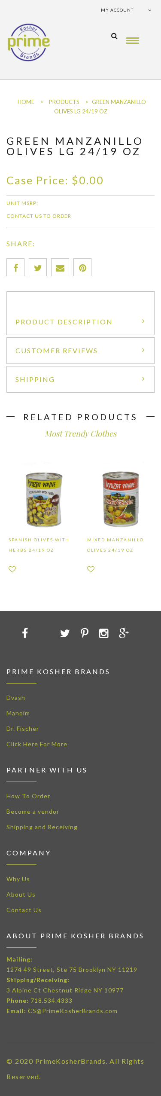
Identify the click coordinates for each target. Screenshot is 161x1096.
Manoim (18, 713)
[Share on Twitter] (38, 267)
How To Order (28, 796)
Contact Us (24, 909)
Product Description (64, 322)
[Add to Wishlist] (12, 569)
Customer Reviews (56, 350)
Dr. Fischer (22, 728)
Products (64, 101)
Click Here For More (36, 744)
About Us (21, 894)
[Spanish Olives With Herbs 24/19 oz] (41, 495)
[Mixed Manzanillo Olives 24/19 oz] (120, 495)
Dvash (15, 697)
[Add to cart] (30, 632)
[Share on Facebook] (15, 267)
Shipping (35, 379)
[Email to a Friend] (60, 267)
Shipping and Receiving (42, 826)
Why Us (18, 878)
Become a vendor (32, 811)
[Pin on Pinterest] (82, 267)
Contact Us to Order (38, 216)
